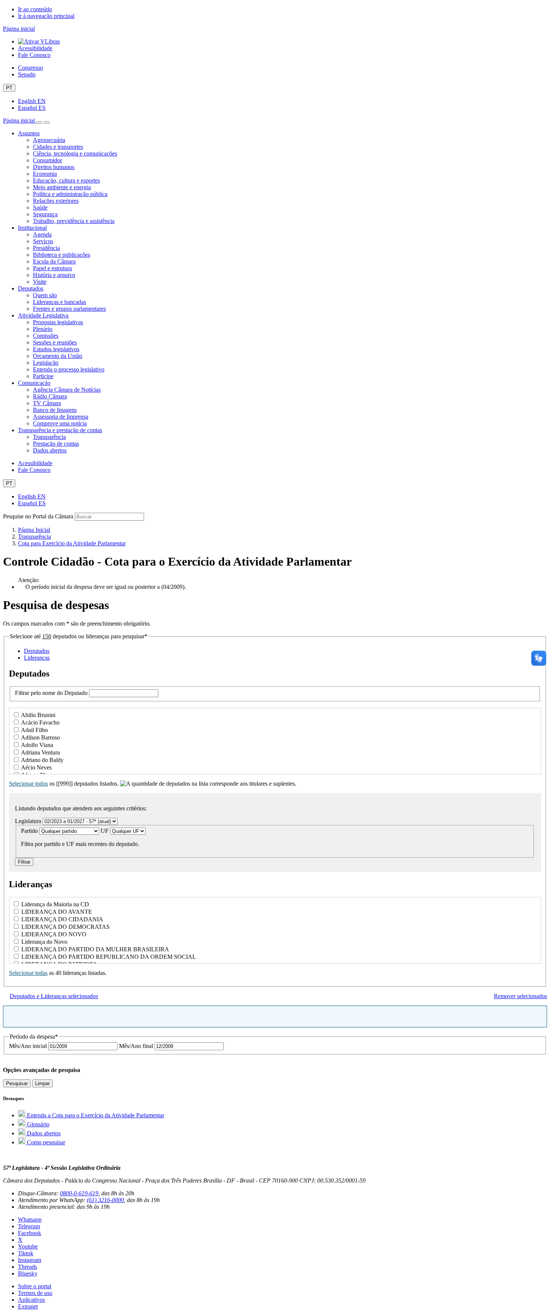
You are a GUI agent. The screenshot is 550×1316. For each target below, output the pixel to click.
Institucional (32, 228)
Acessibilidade (35, 48)
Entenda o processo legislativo (68, 369)
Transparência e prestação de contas (60, 430)
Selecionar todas (28, 973)
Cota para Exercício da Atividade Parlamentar (72, 543)
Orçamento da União (57, 356)
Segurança (45, 214)
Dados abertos (50, 450)
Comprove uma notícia (60, 423)
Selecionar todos (28, 783)
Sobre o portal (34, 1286)
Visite (39, 281)
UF (105, 831)
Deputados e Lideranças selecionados (54, 996)
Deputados (30, 288)
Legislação (45, 362)
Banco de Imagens (55, 410)
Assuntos (29, 133)
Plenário (42, 329)
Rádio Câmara (50, 396)
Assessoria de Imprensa (60, 416)
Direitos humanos (53, 167)
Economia (45, 174)
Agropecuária (49, 140)
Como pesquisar (45, 1142)
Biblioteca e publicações (61, 255)
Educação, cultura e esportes (66, 180)
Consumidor (47, 160)
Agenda (42, 234)
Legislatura (29, 821)
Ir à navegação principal (46, 16)
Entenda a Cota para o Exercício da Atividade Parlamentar (94, 1115)
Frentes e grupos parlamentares (69, 308)
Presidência (46, 248)
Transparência (49, 437)
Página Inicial (34, 530)
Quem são (45, 295)
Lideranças (37, 657)
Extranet (28, 1306)
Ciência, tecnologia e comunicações (75, 153)
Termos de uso (35, 1293)
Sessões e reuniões (55, 342)
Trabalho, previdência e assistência (73, 221)
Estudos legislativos (56, 349)
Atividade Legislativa (43, 315)
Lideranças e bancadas (59, 302)
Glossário (37, 1124)
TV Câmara (47, 403)
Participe (43, 376)
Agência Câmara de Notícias (67, 389)
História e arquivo (54, 275)
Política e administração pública (70, 194)
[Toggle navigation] (39, 122)
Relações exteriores (56, 201)
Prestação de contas (56, 443)
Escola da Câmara (54, 261)
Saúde (40, 207)
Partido (30, 831)
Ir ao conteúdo (35, 9)
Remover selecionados (520, 996)
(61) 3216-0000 (105, 1200)
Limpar (42, 1083)
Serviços (43, 241)
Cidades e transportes (58, 147)
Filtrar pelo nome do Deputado (52, 693)
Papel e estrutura (52, 268)
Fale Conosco (34, 55)
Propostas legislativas (58, 322)
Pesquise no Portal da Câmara (38, 516)
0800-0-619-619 (79, 1193)
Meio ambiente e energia (62, 187)
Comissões (45, 335)
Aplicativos (31, 1300)
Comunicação (34, 383)
